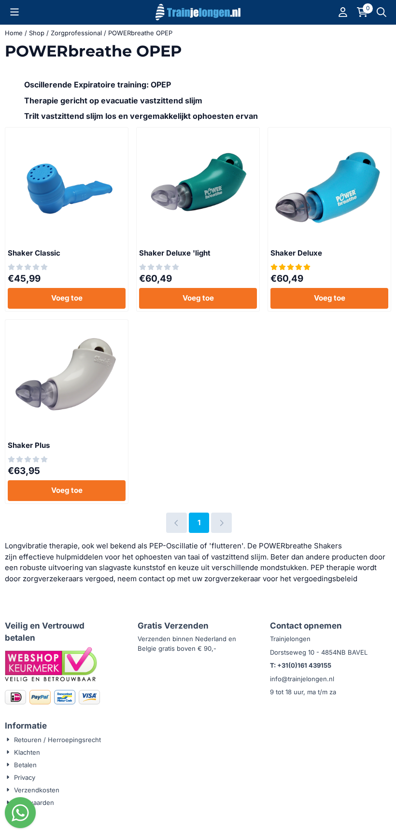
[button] (14, 12)
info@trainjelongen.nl (302, 679)
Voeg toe (67, 297)
